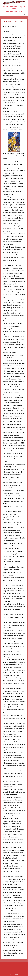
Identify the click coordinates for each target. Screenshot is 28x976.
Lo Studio (15, 967)
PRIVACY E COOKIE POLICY (14, 973)
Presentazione (8, 964)
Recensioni (8, 967)
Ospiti (21, 967)
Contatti (18, 970)
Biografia (16, 964)
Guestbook (11, 970)
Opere (22, 964)
